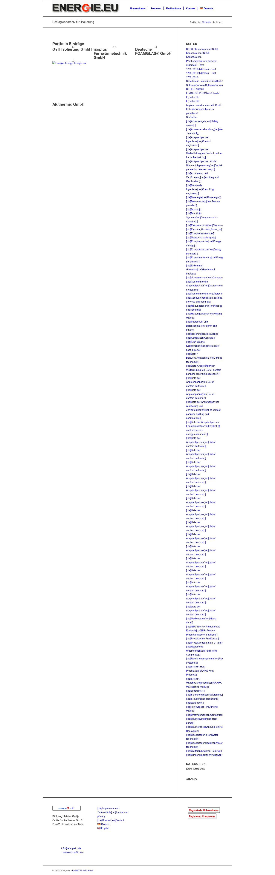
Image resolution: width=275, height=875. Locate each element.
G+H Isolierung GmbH (72, 49)
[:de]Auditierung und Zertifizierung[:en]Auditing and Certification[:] (202, 177)
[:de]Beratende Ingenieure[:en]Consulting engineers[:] (200, 189)
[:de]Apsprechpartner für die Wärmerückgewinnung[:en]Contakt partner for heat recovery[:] (204, 165)
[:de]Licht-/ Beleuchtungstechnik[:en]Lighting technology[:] (204, 357)
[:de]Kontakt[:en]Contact (110, 820)
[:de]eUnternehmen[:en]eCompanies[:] (206, 277)
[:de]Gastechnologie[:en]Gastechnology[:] (208, 293)
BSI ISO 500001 (195, 89)
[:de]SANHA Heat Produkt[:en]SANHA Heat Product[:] (200, 670)
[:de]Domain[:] (193, 209)
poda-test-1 (192, 113)
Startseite (191, 117)
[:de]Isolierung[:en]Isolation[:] (202, 333)
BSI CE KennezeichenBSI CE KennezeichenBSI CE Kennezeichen (202, 53)
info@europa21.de (71, 848)
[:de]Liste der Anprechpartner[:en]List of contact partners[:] (200, 382)
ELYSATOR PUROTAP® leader (203, 93)
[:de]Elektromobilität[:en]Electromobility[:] (208, 225)
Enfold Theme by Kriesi (82, 870)
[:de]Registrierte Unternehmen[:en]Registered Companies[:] (201, 650)
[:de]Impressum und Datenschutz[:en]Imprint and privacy (201, 325)
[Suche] (219, 8)
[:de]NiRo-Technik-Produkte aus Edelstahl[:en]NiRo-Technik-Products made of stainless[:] (203, 630)
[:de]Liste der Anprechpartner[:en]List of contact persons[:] (200, 394)
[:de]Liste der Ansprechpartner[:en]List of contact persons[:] (201, 478)
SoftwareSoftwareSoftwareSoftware (205, 85)
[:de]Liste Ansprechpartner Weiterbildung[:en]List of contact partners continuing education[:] (203, 369)
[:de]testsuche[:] (195, 702)
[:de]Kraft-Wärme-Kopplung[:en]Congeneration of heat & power (202, 345)
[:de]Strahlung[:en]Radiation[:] (202, 698)
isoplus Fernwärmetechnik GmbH (110, 53)
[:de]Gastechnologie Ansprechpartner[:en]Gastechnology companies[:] (205, 285)
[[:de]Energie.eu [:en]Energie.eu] (86, 8)
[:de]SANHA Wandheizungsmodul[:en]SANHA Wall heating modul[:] (204, 682)
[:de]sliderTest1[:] (195, 690)
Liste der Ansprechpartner (200, 109)
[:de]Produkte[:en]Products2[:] (202, 638)
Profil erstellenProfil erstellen (201, 61)
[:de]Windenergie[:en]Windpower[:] (204, 754)
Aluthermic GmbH (68, 104)
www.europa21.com (73, 852)
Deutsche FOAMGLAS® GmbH (153, 51)
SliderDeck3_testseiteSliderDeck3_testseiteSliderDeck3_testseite (221, 81)
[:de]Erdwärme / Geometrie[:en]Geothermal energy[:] (200, 269)
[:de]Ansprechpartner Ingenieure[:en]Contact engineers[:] (198, 141)
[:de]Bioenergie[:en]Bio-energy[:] (203, 197)
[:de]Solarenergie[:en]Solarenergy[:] (205, 694)
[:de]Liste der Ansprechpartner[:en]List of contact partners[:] (201, 442)
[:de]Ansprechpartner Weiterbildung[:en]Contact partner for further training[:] (204, 153)
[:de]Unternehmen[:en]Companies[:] (205, 714)
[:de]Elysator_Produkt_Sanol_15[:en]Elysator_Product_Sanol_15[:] (222, 229)
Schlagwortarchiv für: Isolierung (73, 22)
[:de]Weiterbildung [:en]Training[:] (204, 751)
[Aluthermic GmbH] (73, 63)
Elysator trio (192, 97)
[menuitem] (138, 8)
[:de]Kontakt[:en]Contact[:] (200, 337)
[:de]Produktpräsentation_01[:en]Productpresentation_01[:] (217, 642)
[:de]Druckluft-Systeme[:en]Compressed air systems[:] (202, 217)
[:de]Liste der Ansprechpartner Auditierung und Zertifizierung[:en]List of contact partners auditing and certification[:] (203, 410)
